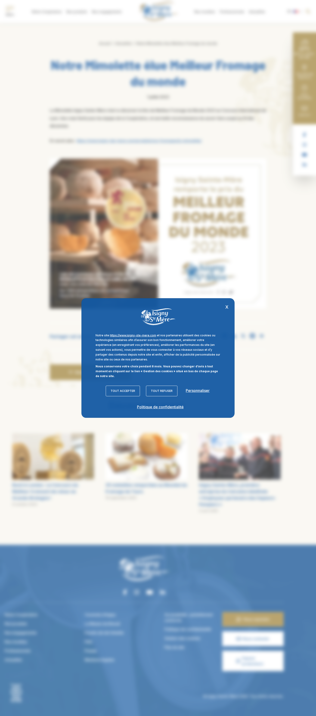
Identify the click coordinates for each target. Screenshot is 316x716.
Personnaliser (198, 390)
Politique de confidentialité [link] (160, 407)
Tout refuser (162, 391)
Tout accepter (123, 391)
